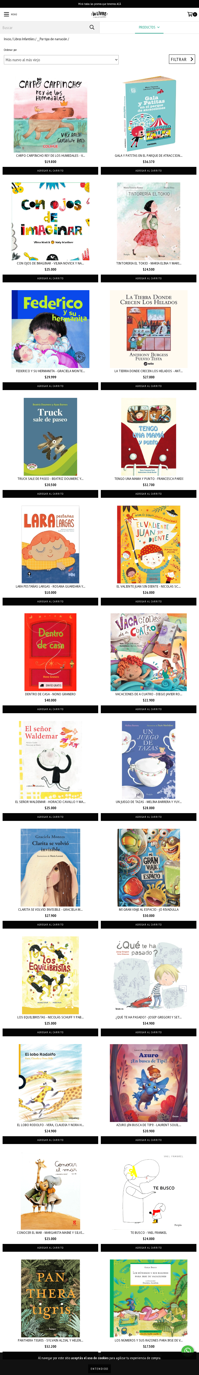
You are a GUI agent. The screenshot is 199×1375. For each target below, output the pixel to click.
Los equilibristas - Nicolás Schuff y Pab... (50, 1017)
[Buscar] (92, 27)
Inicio (7, 39)
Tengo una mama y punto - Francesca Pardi (148, 479)
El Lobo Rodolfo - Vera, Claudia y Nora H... (50, 1125)
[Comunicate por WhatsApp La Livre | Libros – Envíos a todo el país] (187, 1351)
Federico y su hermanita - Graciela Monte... (50, 371)
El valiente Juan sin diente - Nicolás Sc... (149, 586)
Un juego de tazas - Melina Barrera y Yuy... (149, 802)
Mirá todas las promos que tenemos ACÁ (99, 4)
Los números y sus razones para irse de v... (149, 1340)
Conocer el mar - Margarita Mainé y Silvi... (50, 1233)
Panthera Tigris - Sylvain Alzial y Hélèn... (50, 1340)
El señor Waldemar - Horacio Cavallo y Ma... (50, 802)
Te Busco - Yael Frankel (148, 1233)
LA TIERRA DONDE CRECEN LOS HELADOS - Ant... (149, 371)
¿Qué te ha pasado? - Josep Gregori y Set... (149, 1017)
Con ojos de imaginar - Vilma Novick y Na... (50, 263)
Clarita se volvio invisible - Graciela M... (50, 909)
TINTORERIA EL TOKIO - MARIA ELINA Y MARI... (148, 263)
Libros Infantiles (23, 39)
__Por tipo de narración (52, 39)
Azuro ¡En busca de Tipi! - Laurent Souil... (148, 1125)
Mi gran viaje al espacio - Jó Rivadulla (149, 909)
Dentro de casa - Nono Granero (50, 694)
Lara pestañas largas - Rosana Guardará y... (50, 586)
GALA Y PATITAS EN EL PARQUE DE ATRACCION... (148, 156)
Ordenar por (10, 50)
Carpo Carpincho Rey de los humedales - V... (50, 156)
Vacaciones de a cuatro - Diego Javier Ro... (148, 694)
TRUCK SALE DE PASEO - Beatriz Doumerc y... (50, 479)
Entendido (99, 1369)
